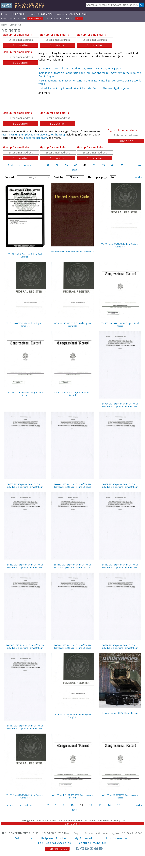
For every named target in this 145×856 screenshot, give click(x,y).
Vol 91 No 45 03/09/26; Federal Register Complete (25, 796)
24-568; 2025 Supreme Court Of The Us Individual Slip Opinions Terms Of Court (120, 566)
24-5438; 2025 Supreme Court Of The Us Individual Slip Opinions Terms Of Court (72, 566)
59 (66, 165)
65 (122, 165)
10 (72, 805)
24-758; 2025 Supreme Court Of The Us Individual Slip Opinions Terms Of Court (25, 485)
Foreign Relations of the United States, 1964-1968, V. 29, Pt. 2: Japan (79, 68)
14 (109, 805)
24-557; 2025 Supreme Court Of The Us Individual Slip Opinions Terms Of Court (25, 727)
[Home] (24, 7)
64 (112, 165)
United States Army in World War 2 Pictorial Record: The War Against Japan (84, 88)
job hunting (58, 134)
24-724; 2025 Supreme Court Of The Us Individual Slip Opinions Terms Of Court (120, 405)
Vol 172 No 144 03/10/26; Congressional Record (120, 324)
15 (118, 805)
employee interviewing (35, 134)
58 (57, 165)
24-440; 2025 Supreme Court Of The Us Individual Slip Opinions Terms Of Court (72, 485)
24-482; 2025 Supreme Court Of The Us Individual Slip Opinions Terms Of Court (25, 566)
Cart (79, 18)
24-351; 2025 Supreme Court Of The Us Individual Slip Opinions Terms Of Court (120, 485)
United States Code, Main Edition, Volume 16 (72, 251)
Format (10, 177)
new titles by (21, 18)
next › (138, 805)
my (55, 18)
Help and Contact (54, 838)
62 (94, 165)
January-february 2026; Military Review (120, 713)
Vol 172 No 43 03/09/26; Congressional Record (25, 394)
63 (103, 165)
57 (47, 165)
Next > (138, 177)
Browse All (12, 14)
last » (75, 169)
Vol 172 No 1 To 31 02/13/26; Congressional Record (72, 796)
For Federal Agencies (54, 843)
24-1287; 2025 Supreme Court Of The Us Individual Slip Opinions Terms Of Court (25, 646)
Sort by (59, 177)
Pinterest (96, 848)
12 (90, 805)
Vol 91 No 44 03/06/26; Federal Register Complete (72, 716)
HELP (69, 18)
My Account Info (87, 838)
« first (9, 165)
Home (4, 24)
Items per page (98, 177)
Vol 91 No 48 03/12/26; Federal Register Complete (72, 324)
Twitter (82, 848)
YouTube (91, 848)
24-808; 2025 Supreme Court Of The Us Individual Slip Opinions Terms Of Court (72, 646)
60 (75, 165)
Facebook (77, 848)
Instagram (87, 848)
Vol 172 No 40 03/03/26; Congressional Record (120, 796)
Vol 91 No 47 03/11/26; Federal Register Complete (25, 324)
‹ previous (25, 165)
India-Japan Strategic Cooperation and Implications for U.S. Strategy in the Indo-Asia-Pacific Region (90, 74)
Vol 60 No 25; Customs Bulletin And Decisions (25, 255)
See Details (72, 823)
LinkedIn (101, 848)
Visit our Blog (57, 848)
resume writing (10, 134)
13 (100, 805)
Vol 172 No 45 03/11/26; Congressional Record (72, 394)
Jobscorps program (35, 137)
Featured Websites (92, 843)
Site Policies (25, 838)
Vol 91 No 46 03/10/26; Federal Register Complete (119, 245)
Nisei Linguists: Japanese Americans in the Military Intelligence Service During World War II (89, 82)
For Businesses (118, 838)
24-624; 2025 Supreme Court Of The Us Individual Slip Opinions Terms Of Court (120, 646)
